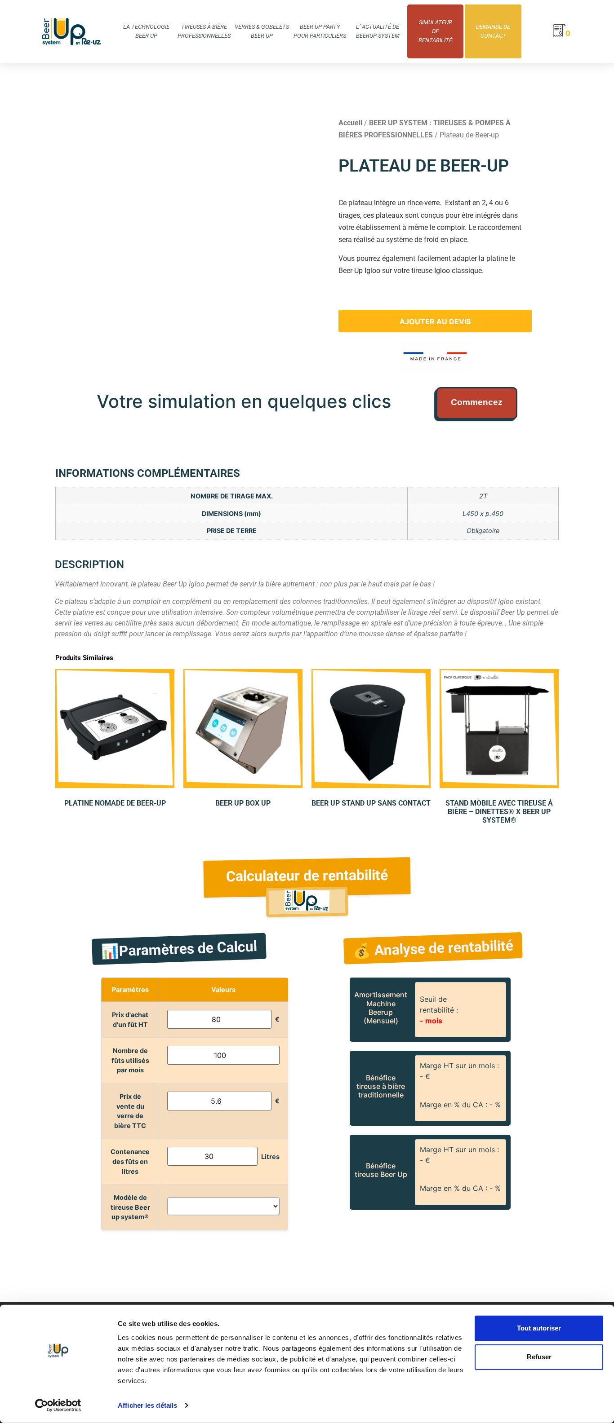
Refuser (539, 1357)
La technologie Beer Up (146, 31)
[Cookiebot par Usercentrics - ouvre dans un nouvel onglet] (58, 1405)
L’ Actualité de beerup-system (378, 31)
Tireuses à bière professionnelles (204, 31)
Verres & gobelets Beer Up (262, 31)
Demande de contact (493, 31)
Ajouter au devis (435, 321)
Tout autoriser (539, 1328)
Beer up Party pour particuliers (320, 31)
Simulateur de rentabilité (435, 31)
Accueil (350, 123)
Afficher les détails (147, 1405)
